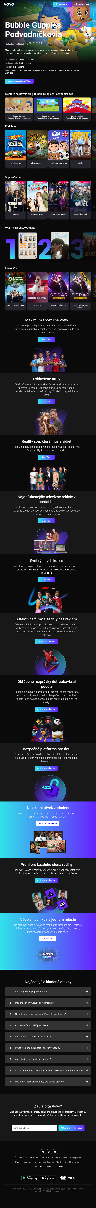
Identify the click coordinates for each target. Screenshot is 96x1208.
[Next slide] (91, 110)
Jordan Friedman (65, 70)
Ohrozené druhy (37, 163)
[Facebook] (43, 1151)
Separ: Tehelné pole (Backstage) (80, 306)
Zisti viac (46, 401)
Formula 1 (34, 569)
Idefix (80, 163)
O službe (40, 1157)
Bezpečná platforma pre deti (46, 749)
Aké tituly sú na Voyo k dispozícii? (30, 1036)
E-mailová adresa (21, 1128)
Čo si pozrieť (75, 1157)
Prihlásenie (84, 4)
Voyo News (38, 1166)
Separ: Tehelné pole (58, 305)
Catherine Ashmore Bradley (22, 70)
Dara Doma (37, 305)
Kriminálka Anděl (80, 214)
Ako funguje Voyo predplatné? (28, 991)
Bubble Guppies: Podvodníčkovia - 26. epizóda (48, 117)
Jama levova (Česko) (58, 214)
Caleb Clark (53, 70)
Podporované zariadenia (57, 1157)
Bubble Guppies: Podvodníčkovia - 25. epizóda (77, 117)
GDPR (59, 1162)
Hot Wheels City (15, 163)
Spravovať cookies (54, 1166)
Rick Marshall (19, 67)
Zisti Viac (46, 339)
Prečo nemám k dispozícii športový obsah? (35, 1048)
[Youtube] (55, 1151)
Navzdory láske (37, 214)
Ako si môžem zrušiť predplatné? (30, 1025)
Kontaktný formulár (72, 1162)
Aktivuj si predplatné (46, 642)
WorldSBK (46, 573)
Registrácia (64, 4)
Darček (18, 1162)
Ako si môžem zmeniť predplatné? (30, 1059)
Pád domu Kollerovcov (15, 305)
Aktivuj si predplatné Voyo (19, 81)
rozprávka (20, 43)
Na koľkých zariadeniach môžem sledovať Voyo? (38, 1014)
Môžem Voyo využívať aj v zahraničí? (32, 1003)
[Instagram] (49, 1151)
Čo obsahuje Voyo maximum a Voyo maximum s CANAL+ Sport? (46, 1070)
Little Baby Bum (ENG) (59, 163)
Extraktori (15, 214)
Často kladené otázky (24, 1157)
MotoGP (58, 569)
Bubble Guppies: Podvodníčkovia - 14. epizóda (19, 117)
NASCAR (69, 569)
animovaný (10, 43)
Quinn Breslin (41, 70)
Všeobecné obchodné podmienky (39, 1162)
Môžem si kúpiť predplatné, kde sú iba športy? (37, 1081)
